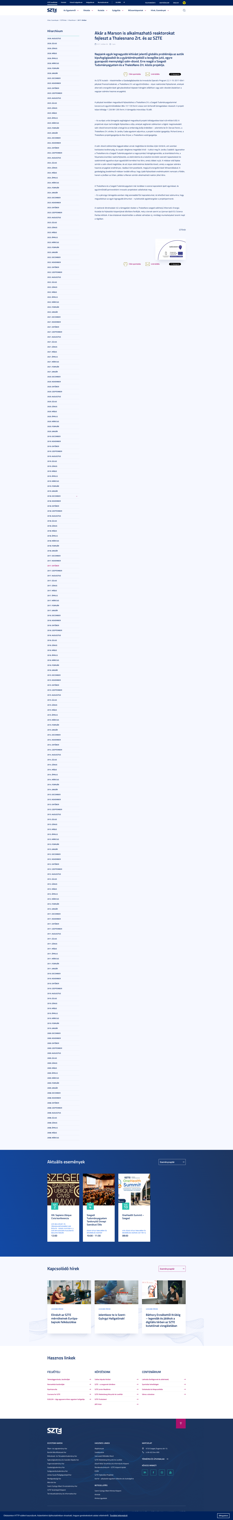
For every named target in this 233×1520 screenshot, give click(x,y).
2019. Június (52, 466)
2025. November (54, 83)
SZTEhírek (63, 20)
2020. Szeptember (54, 391)
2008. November (54, 1098)
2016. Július (52, 640)
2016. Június (52, 645)
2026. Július (52, 43)
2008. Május (52, 1133)
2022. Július (52, 282)
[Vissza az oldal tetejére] (181, 1423)
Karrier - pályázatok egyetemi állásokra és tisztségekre (114, 1478)
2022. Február (53, 307)
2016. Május (52, 650)
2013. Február (53, 844)
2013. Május (52, 829)
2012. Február (53, 904)
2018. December (54, 496)
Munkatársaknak (103, 2)
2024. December (54, 138)
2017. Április (52, 595)
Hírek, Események (158, 10)
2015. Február (53, 725)
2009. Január (52, 1088)
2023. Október (53, 207)
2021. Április (52, 357)
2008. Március (53, 1138)
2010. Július (52, 998)
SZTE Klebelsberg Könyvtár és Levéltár (109, 1394)
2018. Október (53, 506)
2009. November (54, 1038)
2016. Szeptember (54, 630)
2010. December (54, 973)
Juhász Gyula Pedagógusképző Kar (59, 1475)
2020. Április (52, 416)
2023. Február (53, 247)
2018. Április (52, 536)
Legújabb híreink (57, 1309)
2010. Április (52, 1013)
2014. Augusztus (54, 755)
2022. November (54, 262)
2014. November (54, 740)
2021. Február (53, 367)
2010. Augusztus (54, 993)
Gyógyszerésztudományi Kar (57, 1471)
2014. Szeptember (54, 750)
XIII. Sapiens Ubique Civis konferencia (61, 1216)
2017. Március (53, 600)
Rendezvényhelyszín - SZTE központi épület (110, 1467)
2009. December (54, 1033)
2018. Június (52, 526)
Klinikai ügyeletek (101, 1498)
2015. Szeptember (54, 690)
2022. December (54, 257)
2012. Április (52, 894)
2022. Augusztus (54, 277)
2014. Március (53, 779)
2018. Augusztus (54, 516)
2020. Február (53, 426)
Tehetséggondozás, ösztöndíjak (58, 1379)
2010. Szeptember (54, 988)
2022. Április (52, 297)
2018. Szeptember (54, 511)
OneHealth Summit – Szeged (133, 1216)
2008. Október (53, 1103)
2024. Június (52, 168)
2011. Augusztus (54, 934)
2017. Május (52, 590)
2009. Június (52, 1063)
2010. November (54, 978)
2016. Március (53, 660)
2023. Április (52, 237)
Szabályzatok (99, 1452)
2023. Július (52, 222)
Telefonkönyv (150, 3)
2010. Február (53, 1023)
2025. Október (53, 88)
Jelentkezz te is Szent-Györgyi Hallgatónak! (112, 1316)
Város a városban (148, 1394)
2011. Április (52, 953)
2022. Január (52, 312)
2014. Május (52, 769)
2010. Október (53, 983)
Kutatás (101, 10)
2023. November (54, 202)
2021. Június (52, 347)
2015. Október (53, 685)
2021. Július (52, 342)
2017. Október (82, 20)
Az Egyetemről (70, 10)
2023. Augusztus (54, 217)
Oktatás (86, 10)
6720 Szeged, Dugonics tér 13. (157, 1448)
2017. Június (52, 585)
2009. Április (52, 1073)
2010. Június (52, 1003)
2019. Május (52, 471)
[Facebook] (153, 1472)
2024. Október (53, 148)
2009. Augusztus (54, 1053)
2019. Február (53, 486)
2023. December (54, 197)
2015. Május (52, 710)
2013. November (54, 799)
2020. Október (53, 386)
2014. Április (52, 774)
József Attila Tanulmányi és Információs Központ (112, 1463)
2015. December (54, 675)
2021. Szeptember (54, 332)
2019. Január (52, 491)
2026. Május (52, 53)
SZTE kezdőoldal (52, 2)
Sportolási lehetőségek (150, 1384)
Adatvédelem (164, 3)
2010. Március (53, 1018)
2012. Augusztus (54, 874)
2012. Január (52, 909)
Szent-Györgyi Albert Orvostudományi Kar (62, 1486)
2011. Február (53, 963)
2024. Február (53, 187)
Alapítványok (99, 1448)
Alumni (118, 2)
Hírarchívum (72, 20)
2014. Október (53, 745)
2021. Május (52, 352)
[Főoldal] (52, 10)
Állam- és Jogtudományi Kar (57, 1448)
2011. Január (52, 968)
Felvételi (63, 2)
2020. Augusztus (54, 396)
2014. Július (52, 759)
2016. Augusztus (54, 635)
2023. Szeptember (54, 212)
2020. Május (52, 411)
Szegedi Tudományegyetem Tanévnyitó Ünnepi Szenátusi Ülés (97, 1219)
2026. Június (52, 48)
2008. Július (52, 1118)
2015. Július (52, 700)
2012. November (54, 859)
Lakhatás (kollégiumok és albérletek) (155, 1379)
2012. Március (53, 899)
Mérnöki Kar (51, 1482)
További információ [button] (119, 1516)
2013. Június (52, 824)
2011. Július (52, 939)
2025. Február (53, 128)
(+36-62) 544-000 (152, 1452)
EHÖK (97, 1471)
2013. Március (53, 839)
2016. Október (53, 625)
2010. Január (52, 1028)
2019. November (54, 441)
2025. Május (52, 113)
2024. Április (52, 178)
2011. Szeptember (54, 929)
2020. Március (53, 421)
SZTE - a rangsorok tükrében (105, 1384)
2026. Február (53, 68)
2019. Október (53, 446)
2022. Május (52, 292)
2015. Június (52, 705)
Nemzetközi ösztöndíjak (55, 1384)
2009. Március (53, 1078)
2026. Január (52, 73)
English (176, 3)
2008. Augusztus (54, 1113)
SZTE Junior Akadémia (102, 1389)
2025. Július (52, 103)
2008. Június (52, 1123)
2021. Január (52, 372)
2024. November (54, 143)
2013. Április (52, 834)
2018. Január (52, 551)
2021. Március (53, 362)
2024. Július (52, 163)
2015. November (54, 680)
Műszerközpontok (135, 10)
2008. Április (52, 1128)
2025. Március (53, 123)
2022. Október (53, 267)
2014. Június (52, 764)
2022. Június (52, 287)
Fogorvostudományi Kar (55, 1463)
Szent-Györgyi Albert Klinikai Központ (108, 1491)
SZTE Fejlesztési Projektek (104, 1475)
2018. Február (53, 546)
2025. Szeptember (54, 93)
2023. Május (52, 232)
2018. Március (53, 541)
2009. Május (52, 1068)
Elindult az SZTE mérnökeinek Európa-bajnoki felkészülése (64, 1318)
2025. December (54, 78)
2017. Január (52, 610)
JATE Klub (98, 1404)
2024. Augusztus (54, 158)
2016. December (54, 615)
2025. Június (52, 108)
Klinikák (97, 1494)
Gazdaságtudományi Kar (56, 1467)
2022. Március (53, 302)
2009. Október (53, 1043)
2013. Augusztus (54, 814)
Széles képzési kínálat (103, 1379)
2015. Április (52, 715)
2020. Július (52, 401)
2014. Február (53, 784)
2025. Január (52, 133)
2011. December (54, 914)
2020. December (54, 376)
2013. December (54, 794)
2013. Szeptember (54, 809)
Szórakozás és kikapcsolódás (152, 1389)
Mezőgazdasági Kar (54, 1478)
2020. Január (52, 431)
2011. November (54, 919)
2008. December (54, 1093)
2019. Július (52, 461)
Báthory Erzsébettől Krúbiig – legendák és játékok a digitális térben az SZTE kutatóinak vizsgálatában (163, 1320)
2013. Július (52, 819)
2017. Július (52, 580)
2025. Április (52, 118)
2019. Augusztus (54, 456)
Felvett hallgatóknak (76, 2)
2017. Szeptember (54, 570)
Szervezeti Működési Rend (104, 1456)
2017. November (54, 561)
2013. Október (53, 804)
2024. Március (53, 182)
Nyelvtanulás (52, 1389)
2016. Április (52, 655)
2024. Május (52, 173)
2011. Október (53, 924)
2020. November (54, 381)
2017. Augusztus (54, 575)
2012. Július (52, 879)
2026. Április (52, 58)
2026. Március (53, 63)
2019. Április (52, 476)
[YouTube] (170, 1472)
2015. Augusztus (54, 695)
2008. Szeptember (54, 1108)
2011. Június (52, 944)
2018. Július (52, 521)
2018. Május (52, 531)
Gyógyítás (116, 10)
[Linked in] (145, 1472)
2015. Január (52, 730)
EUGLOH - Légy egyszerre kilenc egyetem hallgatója (66, 1399)
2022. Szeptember (54, 272)
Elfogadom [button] (223, 1516)
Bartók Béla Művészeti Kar (56, 1452)
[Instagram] (162, 1472)
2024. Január (52, 192)
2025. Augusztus (54, 98)
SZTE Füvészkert (101, 1399)
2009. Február (53, 1083)
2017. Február (53, 605)
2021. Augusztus (54, 337)
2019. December (54, 436)
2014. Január (52, 789)
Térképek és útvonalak (153, 1459)
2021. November (54, 322)
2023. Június (52, 227)
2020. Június (52, 406)
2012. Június (52, 884)
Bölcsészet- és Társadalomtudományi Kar (62, 1456)
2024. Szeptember (54, 153)
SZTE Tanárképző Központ (56, 1490)
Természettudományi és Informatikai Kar (61, 1493)
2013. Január (52, 849)
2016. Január (52, 670)
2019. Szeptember (54, 451)
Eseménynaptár (167, 1162)
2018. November (54, 501)
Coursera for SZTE (53, 1394)
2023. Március (53, 242)
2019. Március (53, 481)
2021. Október (53, 327)
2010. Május (52, 1008)
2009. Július (52, 1058)
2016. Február (53, 665)
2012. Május (52, 889)
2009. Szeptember (54, 1048)
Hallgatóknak (90, 2)
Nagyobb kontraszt (184, 2)
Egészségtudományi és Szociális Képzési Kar (63, 1460)
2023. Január (52, 252)
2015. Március (53, 720)
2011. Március (53, 958)
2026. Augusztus (54, 38)
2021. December (54, 317)
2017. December (54, 556)
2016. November (54, 620)
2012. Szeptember (54, 869)
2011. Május (52, 948)
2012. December (54, 854)
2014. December (54, 735)
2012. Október (53, 864)
